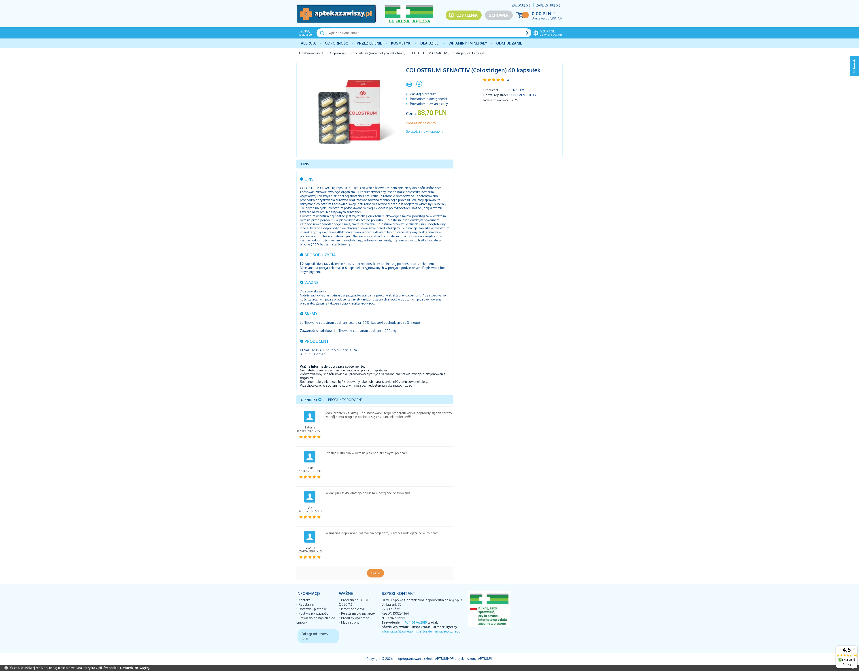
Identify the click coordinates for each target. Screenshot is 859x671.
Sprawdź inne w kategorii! (424, 131)
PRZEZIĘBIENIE (369, 43)
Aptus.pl (485, 658)
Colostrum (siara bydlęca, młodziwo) (379, 53)
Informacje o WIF (353, 609)
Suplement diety (522, 95)
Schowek (499, 15)
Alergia (308, 43)
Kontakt (304, 600)
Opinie (375, 573)
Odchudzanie (509, 43)
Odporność (336, 43)
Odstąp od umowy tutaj (315, 636)
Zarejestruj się (548, 5)
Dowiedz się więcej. (135, 668)
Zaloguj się (521, 5)
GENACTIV (516, 90)
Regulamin (306, 604)
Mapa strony (350, 622)
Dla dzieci (430, 43)
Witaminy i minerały (468, 43)
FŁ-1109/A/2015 (416, 622)
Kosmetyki (401, 43)
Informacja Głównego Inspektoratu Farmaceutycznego (421, 631)
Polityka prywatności (314, 613)
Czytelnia (467, 15)
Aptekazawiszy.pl (311, 53)
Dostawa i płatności (313, 609)
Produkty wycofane (355, 618)
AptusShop (444, 658)
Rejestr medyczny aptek (358, 613)
